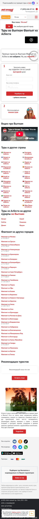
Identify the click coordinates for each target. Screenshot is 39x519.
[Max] (33, 3)
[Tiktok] (26, 441)
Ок (32, 513)
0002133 (34, 517)
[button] (31, 39)
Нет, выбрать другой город (23, 26)
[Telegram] (20, 447)
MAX (29, 3)
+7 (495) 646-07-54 (27, 9)
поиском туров (13, 112)
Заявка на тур (6, 17)
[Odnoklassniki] (20, 441)
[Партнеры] (18, 459)
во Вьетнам (17, 214)
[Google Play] (6, 453)
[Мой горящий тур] (7, 10)
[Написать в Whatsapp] (26, 447)
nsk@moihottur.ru (6, 509)
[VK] (15, 441)
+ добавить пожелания (19, 97)
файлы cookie (16, 512)
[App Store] (17, 453)
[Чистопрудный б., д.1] (37, 9)
